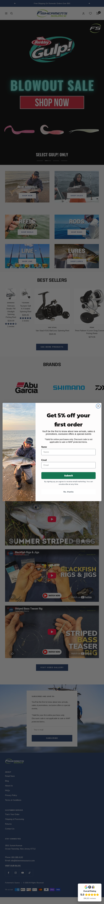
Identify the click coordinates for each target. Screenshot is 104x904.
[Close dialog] (98, 406)
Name (44, 447)
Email (44, 460)
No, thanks (68, 491)
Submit (68, 475)
